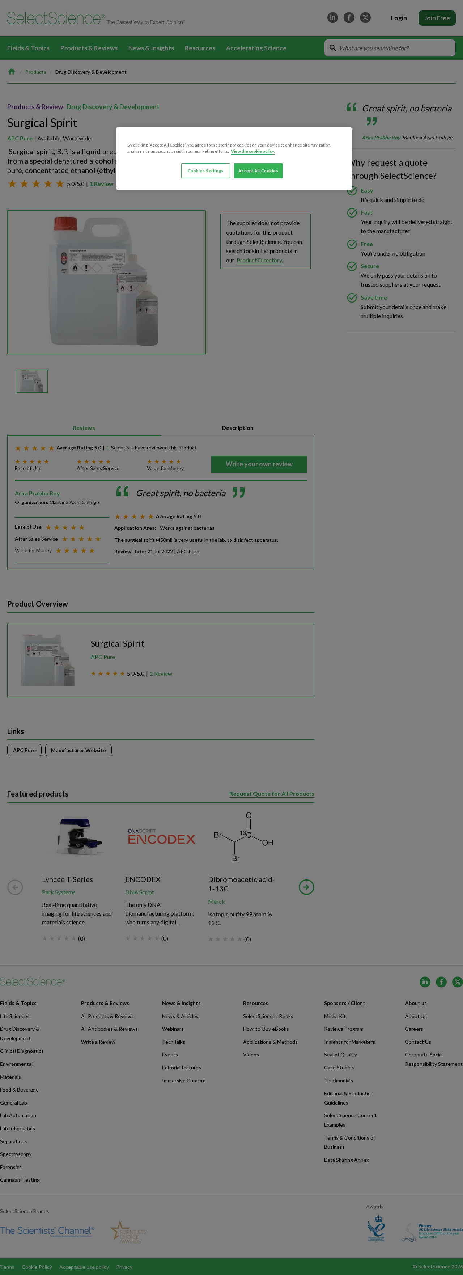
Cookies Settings (206, 170)
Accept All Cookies (258, 170)
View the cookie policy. (253, 151)
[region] (234, 158)
